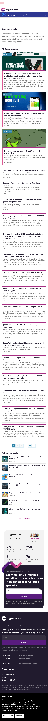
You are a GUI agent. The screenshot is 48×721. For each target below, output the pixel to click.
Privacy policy (8, 669)
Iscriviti (24, 597)
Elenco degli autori (35, 539)
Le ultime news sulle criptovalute (19, 23)
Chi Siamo (6, 663)
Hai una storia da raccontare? (26, 657)
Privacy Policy (10, 604)
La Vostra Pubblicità (28, 663)
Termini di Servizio (23, 604)
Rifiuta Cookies (8, 716)
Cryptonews (5, 23)
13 (30, 446)
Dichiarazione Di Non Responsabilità (8, 677)
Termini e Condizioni (6, 657)
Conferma (19, 716)
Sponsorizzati (33, 23)
